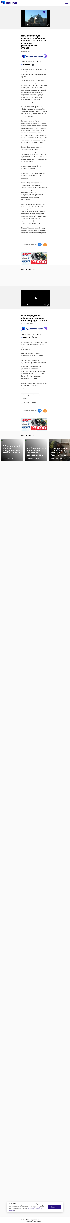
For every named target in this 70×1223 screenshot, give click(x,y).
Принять (54, 1207)
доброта (25, 398)
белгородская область (30, 395)
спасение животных (29, 402)
